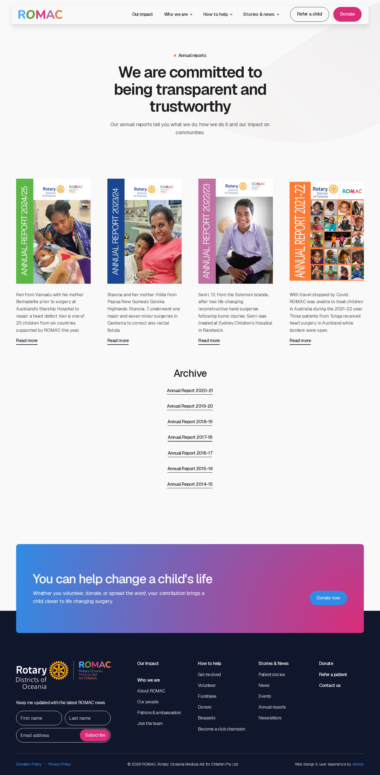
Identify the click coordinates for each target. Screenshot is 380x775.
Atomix (358, 764)
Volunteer (207, 685)
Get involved (209, 674)
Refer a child (309, 14)
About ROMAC (151, 691)
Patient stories (271, 674)
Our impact (142, 14)
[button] (178, 14)
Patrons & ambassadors (159, 712)
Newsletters (269, 718)
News (264, 685)
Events (264, 696)
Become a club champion (221, 729)
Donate (347, 14)
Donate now (328, 598)
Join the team (149, 723)
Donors (204, 707)
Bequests (206, 718)
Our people (147, 701)
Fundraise (207, 696)
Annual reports (272, 707)
